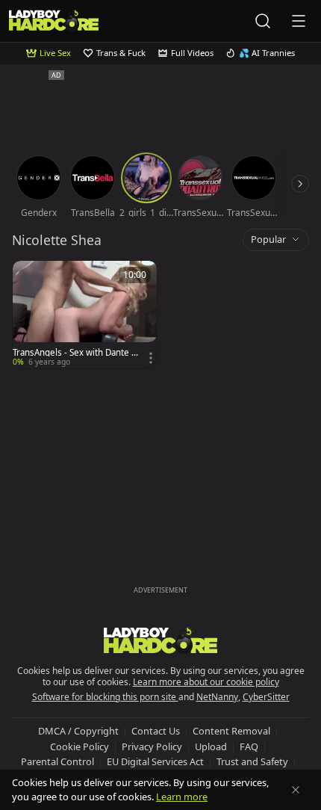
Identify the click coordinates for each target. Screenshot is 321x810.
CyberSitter (266, 696)
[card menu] (151, 358)
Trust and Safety (252, 761)
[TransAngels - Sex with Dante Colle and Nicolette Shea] (85, 314)
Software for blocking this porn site (105, 696)
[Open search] (262, 20)
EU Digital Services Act (155, 761)
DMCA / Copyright (78, 731)
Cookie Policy (79, 746)
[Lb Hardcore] (54, 20)
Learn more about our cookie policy (206, 681)
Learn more (182, 796)
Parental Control (57, 761)
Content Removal (231, 731)
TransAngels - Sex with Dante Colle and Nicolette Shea (75, 352)
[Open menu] (298, 20)
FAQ (249, 746)
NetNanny (217, 696)
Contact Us (155, 731)
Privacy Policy (152, 746)
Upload (211, 746)
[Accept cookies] (295, 789)
